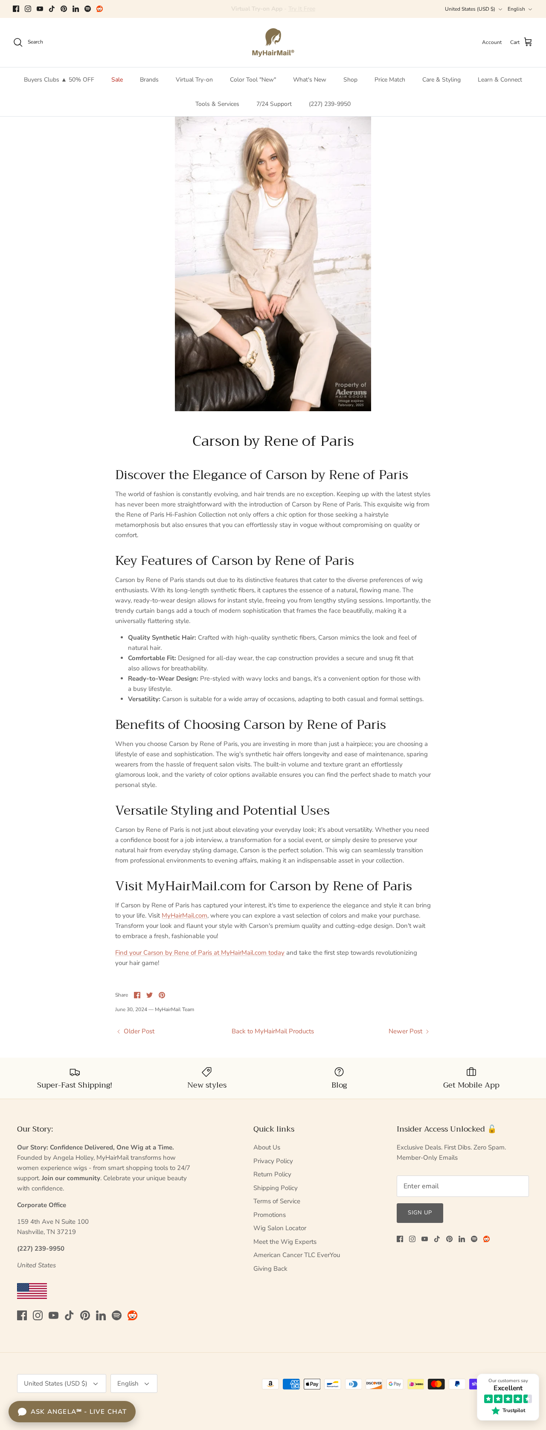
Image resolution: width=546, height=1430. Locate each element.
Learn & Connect (500, 80)
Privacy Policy (273, 1161)
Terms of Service (276, 1201)
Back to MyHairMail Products (273, 1031)
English (516, 9)
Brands (149, 80)
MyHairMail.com (184, 915)
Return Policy (272, 1174)
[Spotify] (87, 9)
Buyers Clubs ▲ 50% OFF (59, 80)
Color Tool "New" (253, 80)
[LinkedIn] (76, 9)
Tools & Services (217, 104)
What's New (309, 80)
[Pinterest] (64, 9)
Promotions (269, 1215)
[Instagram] (28, 9)
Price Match (390, 80)
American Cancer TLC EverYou (296, 1255)
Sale (117, 80)
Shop (350, 80)
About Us (266, 1147)
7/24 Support (274, 104)
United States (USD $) (470, 9)
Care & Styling (441, 80)
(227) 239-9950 (330, 104)
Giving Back (270, 1268)
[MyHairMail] (273, 42)
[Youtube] (40, 9)
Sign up (420, 1213)
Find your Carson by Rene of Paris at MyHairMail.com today (200, 952)
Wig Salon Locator (279, 1228)
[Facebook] (16, 9)
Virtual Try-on (194, 80)
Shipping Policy (275, 1188)
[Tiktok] (52, 9)
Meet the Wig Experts (285, 1241)
